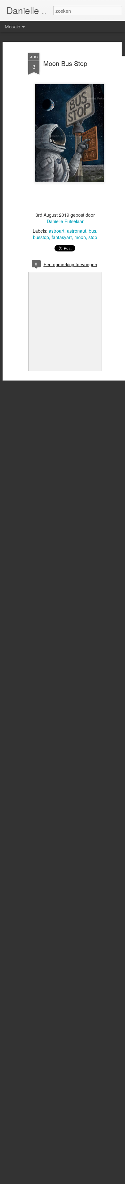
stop (92, 237)
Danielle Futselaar (65, 221)
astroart (56, 231)
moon (80, 237)
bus (92, 231)
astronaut (76, 231)
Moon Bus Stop (65, 63)
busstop (41, 237)
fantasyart (62, 237)
